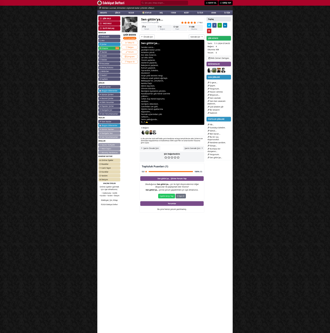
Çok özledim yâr (216, 107)
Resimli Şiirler (107, 98)
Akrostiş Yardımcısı (109, 152)
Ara (102, 40)
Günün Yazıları (107, 129)
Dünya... (213, 145)
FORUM (173, 12)
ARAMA (213, 12)
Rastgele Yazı (107, 133)
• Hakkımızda (106, 193)
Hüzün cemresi (216, 92)
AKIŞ (161, 12)
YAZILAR (131, 12)
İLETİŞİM (227, 12)
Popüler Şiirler (107, 106)
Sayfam (104, 79)
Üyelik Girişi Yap (167, 196)
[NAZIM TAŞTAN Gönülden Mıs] (154, 132)
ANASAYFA (103, 12)
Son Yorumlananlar (109, 114)
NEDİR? (186, 12)
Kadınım (213, 113)
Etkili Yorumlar (107, 102)
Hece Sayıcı (106, 148)
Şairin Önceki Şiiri (151, 148)
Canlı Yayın (106, 168)
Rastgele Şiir (106, 110)
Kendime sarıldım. (217, 142)
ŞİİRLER (117, 12)
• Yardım (109, 196)
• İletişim (116, 196)
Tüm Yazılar (106, 121)
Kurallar (104, 172)
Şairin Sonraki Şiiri (193, 148)
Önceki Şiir (148, 37)
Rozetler (105, 164)
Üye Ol (181, 196)
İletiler (104, 59)
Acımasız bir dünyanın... (214, 150)
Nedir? (104, 75)
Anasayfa (105, 36)
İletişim (104, 179)
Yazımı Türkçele (108, 145)
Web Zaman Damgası (219, 58)
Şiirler (104, 44)
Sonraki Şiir (196, 37)
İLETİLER (200, 12)
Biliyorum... (214, 95)
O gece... (213, 82)
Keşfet (104, 56)
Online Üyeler (107, 160)
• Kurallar (102, 196)
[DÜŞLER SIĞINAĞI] (150, 132)
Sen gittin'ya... (215, 157)
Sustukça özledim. (217, 127)
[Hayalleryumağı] (147, 132)
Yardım (104, 175)
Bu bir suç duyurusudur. (213, 138)
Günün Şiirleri (107, 94)
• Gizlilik (114, 193)
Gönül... (213, 130)
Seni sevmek (215, 98)
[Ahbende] (143, 132)
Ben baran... (214, 134)
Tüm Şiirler (106, 87)
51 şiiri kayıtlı (130, 38)
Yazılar (104, 52)
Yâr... (211, 124)
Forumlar (105, 63)
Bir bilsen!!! (214, 110)
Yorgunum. (214, 88)
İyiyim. (212, 85)
